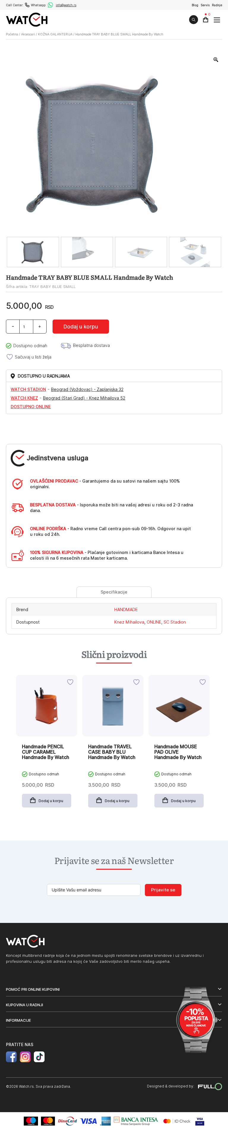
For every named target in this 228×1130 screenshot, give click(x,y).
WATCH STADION (28, 389)
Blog (195, 5)
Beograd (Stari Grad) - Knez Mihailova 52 (84, 398)
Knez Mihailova (129, 622)
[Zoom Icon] (216, 59)
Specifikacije (114, 592)
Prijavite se (163, 890)
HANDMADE (126, 609)
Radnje (217, 5)
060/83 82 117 (27, 5)
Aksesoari (28, 34)
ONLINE (154, 622)
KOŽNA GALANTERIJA (55, 34)
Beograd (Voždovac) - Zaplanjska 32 (87, 389)
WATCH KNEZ (24, 398)
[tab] (114, 592)
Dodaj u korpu (81, 327)
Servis (205, 5)
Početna (12, 34)
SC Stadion (175, 622)
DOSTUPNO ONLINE (31, 406)
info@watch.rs (66, 5)
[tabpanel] (46, 746)
